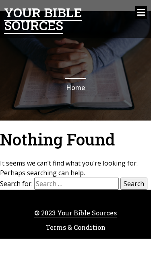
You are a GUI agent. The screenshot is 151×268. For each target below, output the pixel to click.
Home (75, 87)
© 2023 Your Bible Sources (75, 213)
